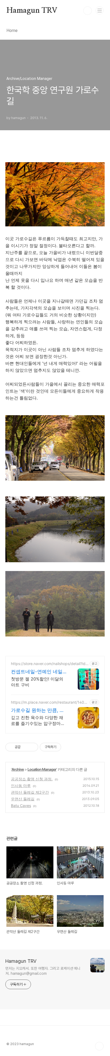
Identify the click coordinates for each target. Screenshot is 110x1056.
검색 (88, 11)
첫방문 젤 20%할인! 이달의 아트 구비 (37, 681)
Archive (17, 769)
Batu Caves (21, 805)
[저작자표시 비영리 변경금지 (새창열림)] (68, 747)
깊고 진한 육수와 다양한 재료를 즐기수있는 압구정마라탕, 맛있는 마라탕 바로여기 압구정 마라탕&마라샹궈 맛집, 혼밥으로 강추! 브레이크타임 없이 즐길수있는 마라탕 (38, 720)
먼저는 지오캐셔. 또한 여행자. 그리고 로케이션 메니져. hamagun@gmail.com (42, 971)
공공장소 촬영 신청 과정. (32, 779)
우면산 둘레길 (22, 799)
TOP (99, 1046)
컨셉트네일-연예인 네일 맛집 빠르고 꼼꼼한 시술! (37, 672)
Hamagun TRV (31, 10)
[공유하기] (25, 747)
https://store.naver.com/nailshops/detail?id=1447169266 (49, 663)
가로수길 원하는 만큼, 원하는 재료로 (37, 710)
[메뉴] (100, 10)
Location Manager (42, 769)
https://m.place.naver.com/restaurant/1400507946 (49, 702)
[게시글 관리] (32, 747)
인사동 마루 (21, 785)
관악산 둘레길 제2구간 (30, 792)
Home (12, 30)
